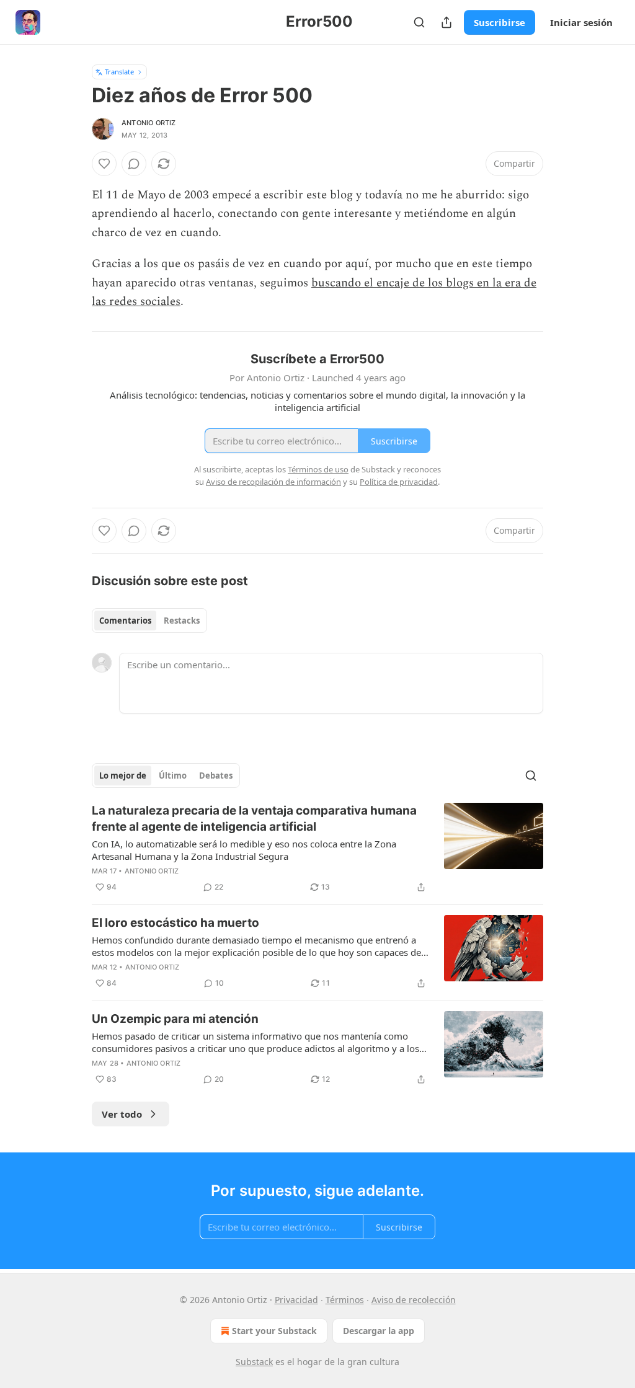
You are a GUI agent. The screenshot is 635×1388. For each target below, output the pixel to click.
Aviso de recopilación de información (273, 481)
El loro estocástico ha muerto (175, 923)
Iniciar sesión (581, 22)
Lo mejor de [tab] (122, 775)
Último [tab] (173, 775)
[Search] (419, 22)
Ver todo (122, 1114)
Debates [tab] (216, 775)
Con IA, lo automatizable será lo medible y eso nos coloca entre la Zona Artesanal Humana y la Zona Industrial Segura (244, 850)
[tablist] (149, 620)
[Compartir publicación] (446, 22)
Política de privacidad (399, 481)
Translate (119, 71)
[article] (317, 849)
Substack (254, 1362)
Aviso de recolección (413, 1300)
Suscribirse (499, 22)
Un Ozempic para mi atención (175, 1019)
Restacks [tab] (182, 620)
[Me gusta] (104, 163)
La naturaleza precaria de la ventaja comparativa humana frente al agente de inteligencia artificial (254, 818)
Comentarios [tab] (125, 620)
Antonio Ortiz (149, 122)
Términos (345, 1300)
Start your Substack (274, 1331)
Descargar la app (378, 1331)
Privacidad (296, 1300)
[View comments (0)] (134, 163)
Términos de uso (318, 469)
